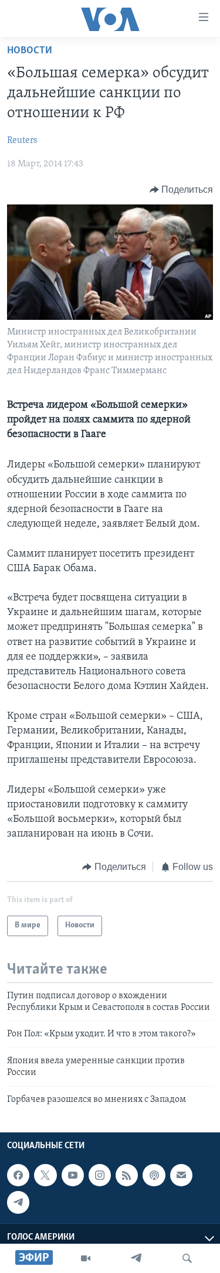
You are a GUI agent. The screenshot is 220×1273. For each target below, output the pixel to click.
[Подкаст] (154, 1175)
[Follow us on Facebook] (18, 1175)
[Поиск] (187, 1258)
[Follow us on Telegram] (18, 1202)
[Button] (182, 189)
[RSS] (127, 1175)
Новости (29, 51)
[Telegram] (136, 1258)
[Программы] (85, 1258)
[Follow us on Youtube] (73, 1175)
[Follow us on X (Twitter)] (45, 1175)
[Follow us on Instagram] (100, 1175)
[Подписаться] (181, 1175)
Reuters (22, 140)
